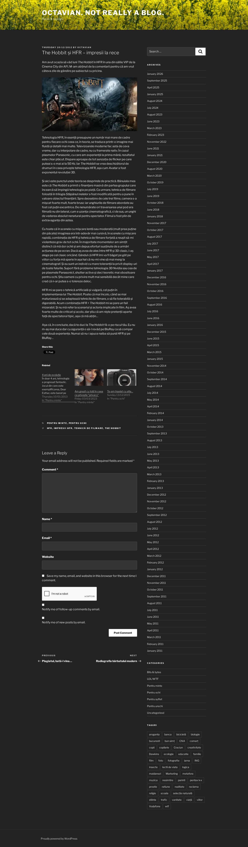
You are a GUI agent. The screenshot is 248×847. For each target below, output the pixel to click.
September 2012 (157, 514)
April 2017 (153, 263)
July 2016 (152, 311)
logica (185, 767)
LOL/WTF (152, 678)
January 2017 (155, 270)
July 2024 (152, 107)
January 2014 (155, 420)
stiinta (152, 799)
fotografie (173, 760)
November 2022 (156, 141)
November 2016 (156, 284)
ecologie (169, 754)
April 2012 (153, 548)
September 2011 (156, 596)
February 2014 (155, 413)
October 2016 (155, 290)
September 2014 (157, 379)
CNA (182, 740)
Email (47, 538)
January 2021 (155, 155)
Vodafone (154, 806)
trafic (164, 799)
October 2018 (155, 202)
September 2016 (157, 297)
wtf (167, 806)
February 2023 (155, 134)
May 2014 (153, 399)
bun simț (170, 740)
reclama (194, 786)
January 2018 (155, 216)
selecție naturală (182, 793)
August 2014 (154, 386)
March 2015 (154, 352)
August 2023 (154, 114)
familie (197, 754)
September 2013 (157, 433)
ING (197, 760)
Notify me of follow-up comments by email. (71, 609)
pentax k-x (196, 780)
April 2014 (153, 406)
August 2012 (154, 521)
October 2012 (155, 508)
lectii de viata (170, 767)
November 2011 (156, 582)
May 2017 (153, 256)
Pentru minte (57, 423)
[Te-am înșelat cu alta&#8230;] (121, 377)
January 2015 (155, 358)
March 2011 (154, 637)
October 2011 (155, 589)
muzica (153, 780)
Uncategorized (155, 712)
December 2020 (156, 162)
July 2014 (152, 392)
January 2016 (155, 324)
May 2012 (153, 542)
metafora (187, 773)
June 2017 (153, 250)
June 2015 (153, 338)
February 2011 (155, 644)
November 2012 (156, 501)
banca (168, 734)
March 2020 (154, 175)
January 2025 (155, 94)
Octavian (84, 47)
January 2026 (155, 73)
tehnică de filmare (88, 428)
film (151, 760)
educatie (183, 754)
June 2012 (153, 535)
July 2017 (152, 243)
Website (48, 557)
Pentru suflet (154, 699)
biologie (195, 734)
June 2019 (153, 196)
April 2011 (153, 630)
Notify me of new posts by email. (63, 622)
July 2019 (152, 189)
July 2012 (152, 528)
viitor (200, 799)
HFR (49, 428)
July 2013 (152, 447)
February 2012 (155, 562)
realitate (179, 786)
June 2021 (153, 148)
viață (189, 799)
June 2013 (153, 453)
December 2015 (156, 331)
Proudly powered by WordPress (59, 838)
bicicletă (181, 734)
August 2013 (154, 440)
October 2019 (155, 182)
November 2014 (156, 365)
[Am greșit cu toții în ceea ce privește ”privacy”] (89, 377)
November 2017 (156, 223)
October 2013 (155, 426)
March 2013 (154, 474)
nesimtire (167, 780)
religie (152, 793)
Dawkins (154, 754)
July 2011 (152, 610)
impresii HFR (63, 428)
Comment (50, 469)
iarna (187, 760)
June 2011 (153, 616)
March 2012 (154, 555)
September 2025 (157, 80)
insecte (153, 767)
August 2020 (154, 168)
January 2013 (155, 487)
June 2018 (153, 209)
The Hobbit (113, 428)
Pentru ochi (78, 423)
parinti (181, 780)
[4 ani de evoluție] (58, 385)
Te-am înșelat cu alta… (120, 391)
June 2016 (153, 318)
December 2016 (156, 277)
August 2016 (154, 304)
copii (152, 747)
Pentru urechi (155, 706)
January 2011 (154, 650)
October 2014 (155, 372)
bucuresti (154, 740)
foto (160, 760)
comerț (194, 740)
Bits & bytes (154, 672)
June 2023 (153, 121)
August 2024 (154, 100)
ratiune (166, 786)
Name (47, 519)
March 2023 (154, 128)
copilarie (164, 747)
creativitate (194, 747)
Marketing (172, 773)
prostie (153, 786)
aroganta (154, 734)
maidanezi (155, 773)
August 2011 (154, 603)
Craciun (178, 747)
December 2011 (156, 576)
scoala (164, 793)
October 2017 (155, 229)
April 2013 (153, 467)
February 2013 (155, 480)
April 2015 (153, 345)
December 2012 (156, 494)
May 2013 (153, 460)
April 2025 (153, 87)
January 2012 (155, 569)
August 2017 (154, 236)
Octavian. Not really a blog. (103, 13)
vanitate (177, 799)
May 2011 (152, 623)
